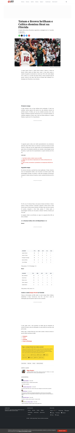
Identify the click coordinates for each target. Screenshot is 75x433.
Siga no (51, 410)
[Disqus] (37, 391)
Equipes (41, 1)
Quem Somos (42, 412)
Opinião (32, 1)
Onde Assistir (54, 1)
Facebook (31, 357)
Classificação (48, 1)
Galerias (36, 1)
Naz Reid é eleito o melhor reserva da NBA (32, 158)
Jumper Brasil (33, 292)
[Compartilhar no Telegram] (27, 36)
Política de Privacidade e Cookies (25, 431)
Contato (29, 414)
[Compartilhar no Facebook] (24, 36)
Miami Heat (29, 363)
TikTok (37, 357)
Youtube (46, 354)
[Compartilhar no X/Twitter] (22, 36)
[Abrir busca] (66, 2)
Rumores (27, 1)
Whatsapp (34, 354)
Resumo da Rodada (40, 363)
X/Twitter (25, 357)
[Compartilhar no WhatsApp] (19, 36)
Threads (42, 357)
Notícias (22, 1)
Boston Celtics (24, 363)
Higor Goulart (30, 370)
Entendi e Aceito (62, 430)
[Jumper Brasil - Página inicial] (11, 2)
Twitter (24, 337)
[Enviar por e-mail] (29, 36)
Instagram (40, 354)
